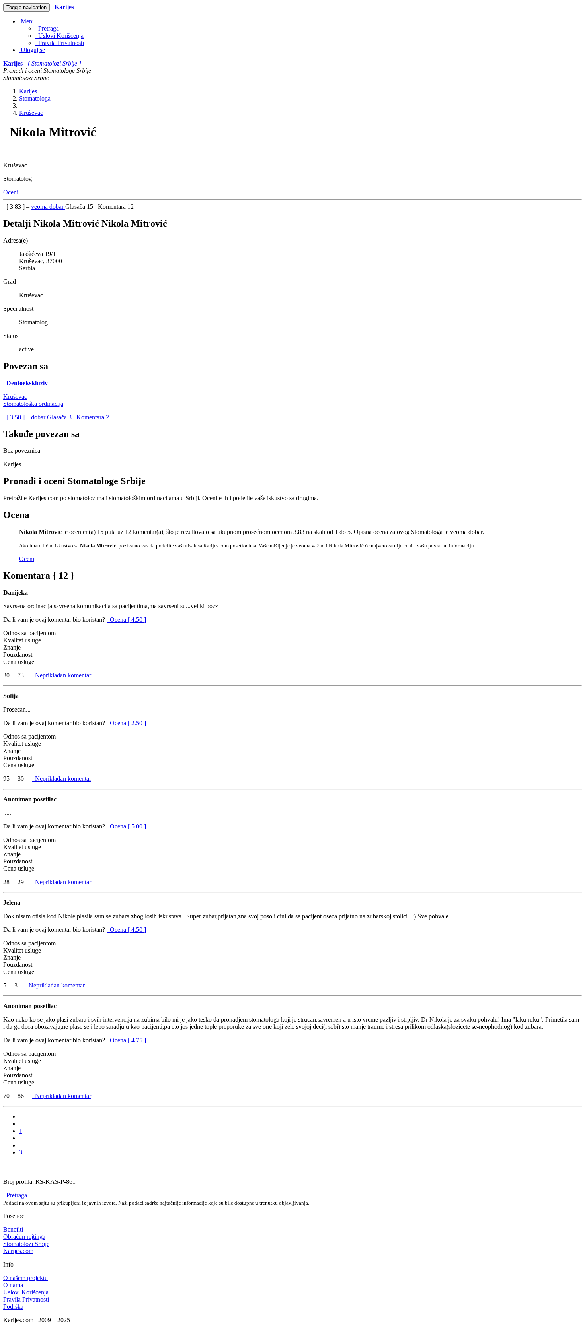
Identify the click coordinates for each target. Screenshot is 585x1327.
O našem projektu (25, 1278)
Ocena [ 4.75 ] (128, 1040)
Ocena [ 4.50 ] (128, 619)
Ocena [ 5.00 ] (128, 826)
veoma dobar (48, 206)
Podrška (13, 1306)
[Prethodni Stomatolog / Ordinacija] (6, 1167)
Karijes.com (18, 1250)
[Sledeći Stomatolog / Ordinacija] (12, 1167)
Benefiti (13, 1229)
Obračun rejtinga (24, 1236)
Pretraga (47, 28)
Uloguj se (32, 50)
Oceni (10, 192)
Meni (26, 21)
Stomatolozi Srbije (26, 1243)
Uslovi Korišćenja (59, 35)
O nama (13, 1285)
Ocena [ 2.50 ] (128, 723)
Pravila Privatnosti (59, 42)
